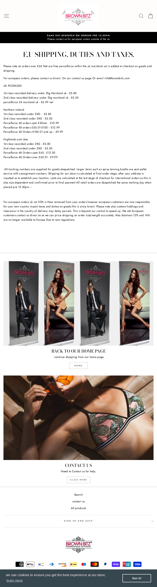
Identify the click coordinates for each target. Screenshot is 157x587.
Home (78, 365)
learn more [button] (15, 580)
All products (78, 508)
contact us (78, 501)
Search (78, 495)
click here (78, 479)
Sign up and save (78, 520)
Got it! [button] (136, 578)
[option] (78, 37)
